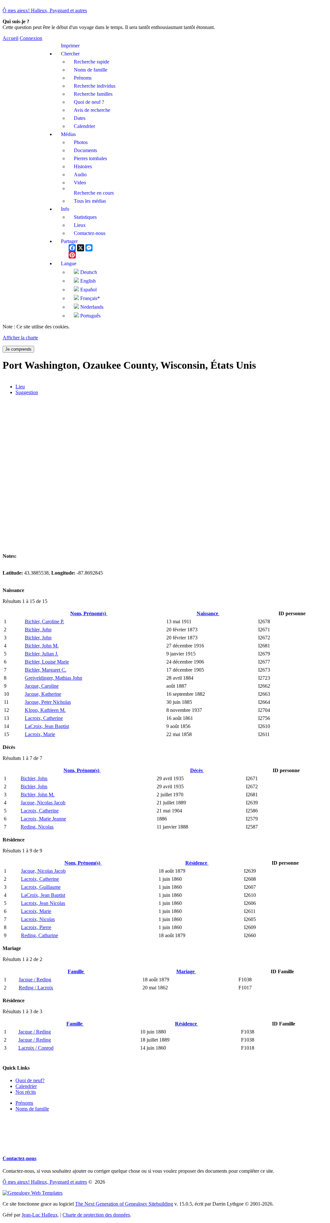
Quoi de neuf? (29, 1080)
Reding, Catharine (39, 935)
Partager (69, 241)
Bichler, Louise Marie (47, 662)
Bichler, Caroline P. (44, 621)
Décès (197, 770)
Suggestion (26, 392)
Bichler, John (38, 629)
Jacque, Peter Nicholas (48, 702)
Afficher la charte (20, 337)
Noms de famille (32, 1108)
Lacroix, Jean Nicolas (43, 903)
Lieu (20, 386)
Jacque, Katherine (43, 694)
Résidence (197, 863)
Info (65, 209)
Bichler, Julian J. (41, 653)
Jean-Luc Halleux (40, 1215)
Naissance (208, 613)
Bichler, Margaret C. (45, 670)
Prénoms (24, 1103)
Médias (68, 134)
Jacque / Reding (35, 979)
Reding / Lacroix (36, 987)
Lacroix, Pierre (36, 927)
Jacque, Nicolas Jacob (43, 802)
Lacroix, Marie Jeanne (43, 818)
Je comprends (18, 349)
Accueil (10, 38)
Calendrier (26, 1086)
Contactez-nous (19, 1158)
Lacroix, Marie (40, 734)
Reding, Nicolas (37, 827)
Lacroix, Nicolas (38, 919)
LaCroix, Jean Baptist (47, 726)
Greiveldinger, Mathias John (53, 678)
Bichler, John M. (42, 645)
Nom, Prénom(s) (88, 613)
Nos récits (25, 1092)
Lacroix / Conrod (35, 1048)
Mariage (186, 971)
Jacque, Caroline (42, 686)
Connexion (31, 38)
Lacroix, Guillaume (41, 887)
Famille (76, 971)
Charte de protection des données (96, 1215)
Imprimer (70, 45)
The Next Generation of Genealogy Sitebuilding (124, 1204)
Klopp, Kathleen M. (45, 710)
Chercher (70, 53)
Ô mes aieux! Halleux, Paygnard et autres (45, 10)
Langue (68, 263)
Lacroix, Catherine (44, 718)
